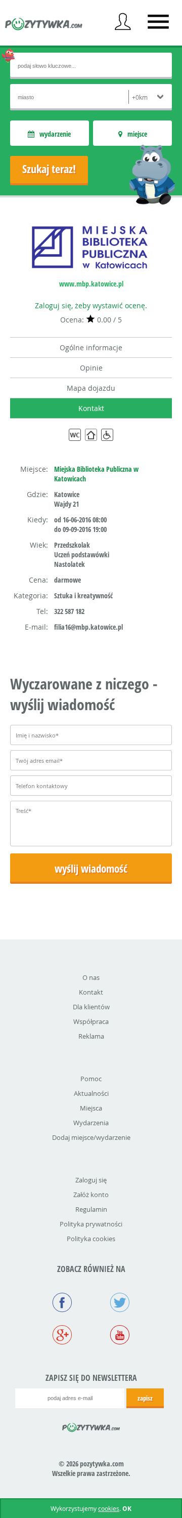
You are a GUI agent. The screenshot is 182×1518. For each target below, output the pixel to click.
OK (126, 1508)
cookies (108, 1508)
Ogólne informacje (91, 347)
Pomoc (91, 1078)
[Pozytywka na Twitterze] (120, 1303)
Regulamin (91, 1209)
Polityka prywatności (91, 1223)
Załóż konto (91, 1194)
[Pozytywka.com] (91, 1426)
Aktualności (91, 1093)
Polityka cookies (91, 1238)
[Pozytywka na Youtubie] (120, 1336)
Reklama (91, 1036)
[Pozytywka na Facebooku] (62, 1303)
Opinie (91, 368)
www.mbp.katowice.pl (91, 284)
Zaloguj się (91, 1179)
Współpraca (91, 1021)
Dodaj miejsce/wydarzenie (91, 1137)
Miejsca (91, 1108)
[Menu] (158, 21)
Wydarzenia (91, 1122)
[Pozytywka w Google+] (62, 1336)
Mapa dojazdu (91, 388)
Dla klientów (91, 1006)
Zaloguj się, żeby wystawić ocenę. (91, 305)
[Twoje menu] (123, 21)
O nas (91, 977)
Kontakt (91, 408)
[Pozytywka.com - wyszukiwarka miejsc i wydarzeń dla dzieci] (44, 25)
